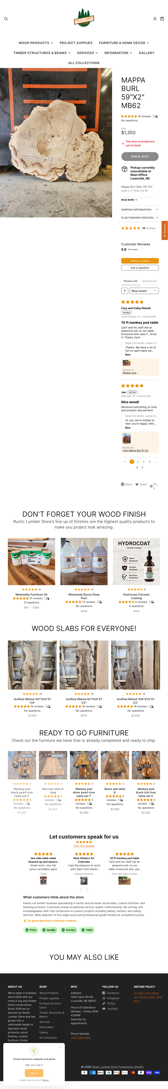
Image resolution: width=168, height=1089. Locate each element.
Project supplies (76, 43)
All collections (84, 63)
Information (116, 53)
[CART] (162, 19)
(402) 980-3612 (81, 1037)
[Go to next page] (143, 467)
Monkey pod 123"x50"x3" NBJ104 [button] (134, 372)
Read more (127, 200)
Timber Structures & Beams (40, 53)
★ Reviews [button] (164, 230)
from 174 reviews (83, 846)
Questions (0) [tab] (149, 281)
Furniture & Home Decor (122, 43)
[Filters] (124, 291)
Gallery (147, 53)
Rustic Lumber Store (105, 1066)
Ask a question (140, 267)
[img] (84, 842)
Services (85, 53)
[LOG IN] (155, 19)
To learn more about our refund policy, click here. (148, 996)
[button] (129, 116)
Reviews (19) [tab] (130, 281)
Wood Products (34, 43)
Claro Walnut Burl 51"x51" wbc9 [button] (136, 450)
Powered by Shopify (131, 1066)
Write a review (140, 260)
